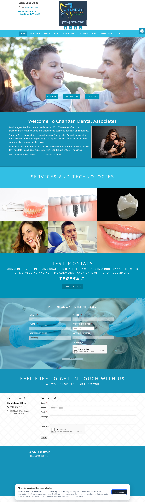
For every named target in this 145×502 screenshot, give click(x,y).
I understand (119, 492)
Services (84, 34)
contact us (92, 97)
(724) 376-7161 (31, 7)
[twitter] (70, 27)
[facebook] (65, 27)
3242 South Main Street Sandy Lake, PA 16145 (28, 12)
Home (23, 34)
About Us (34, 34)
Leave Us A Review (72, 283)
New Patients (50, 34)
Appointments (70, 34)
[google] (80, 27)
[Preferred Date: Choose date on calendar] (96, 324)
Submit (72, 355)
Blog (94, 34)
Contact (121, 34)
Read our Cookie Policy (74, 496)
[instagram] (75, 27)
